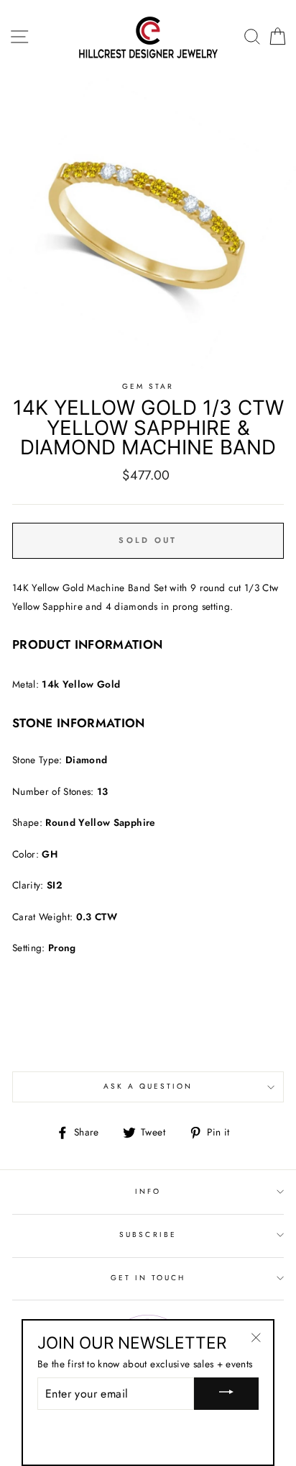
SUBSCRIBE (148, 1234)
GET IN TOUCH (148, 1277)
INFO (148, 1191)
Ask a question (148, 1086)
